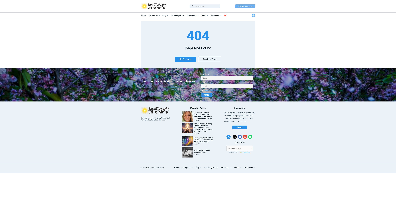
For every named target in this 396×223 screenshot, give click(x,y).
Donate (240, 127)
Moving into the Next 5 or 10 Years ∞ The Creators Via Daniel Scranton (203, 140)
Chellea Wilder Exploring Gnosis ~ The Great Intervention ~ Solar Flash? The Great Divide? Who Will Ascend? (203, 128)
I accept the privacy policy (213, 90)
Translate (246, 152)
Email (203, 82)
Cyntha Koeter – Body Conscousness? (202, 151)
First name (205, 74)
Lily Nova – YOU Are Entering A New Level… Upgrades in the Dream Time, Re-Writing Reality (203, 115)
